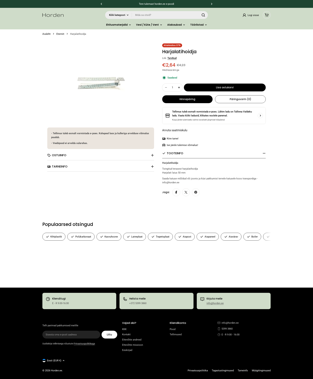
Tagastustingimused (223, 370)
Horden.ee (56, 370)
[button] (101, 4)
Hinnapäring (187, 99)
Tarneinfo (243, 370)
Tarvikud (172, 58)
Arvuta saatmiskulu (174, 130)
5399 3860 (227, 328)
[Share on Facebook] (176, 192)
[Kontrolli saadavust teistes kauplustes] (260, 115)
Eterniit (60, 33)
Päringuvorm (240, 99)
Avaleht (46, 33)
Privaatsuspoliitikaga (84, 343)
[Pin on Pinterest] (196, 192)
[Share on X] (186, 192)
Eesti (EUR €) (54, 360)
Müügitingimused (261, 370)
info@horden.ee (215, 303)
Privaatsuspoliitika (198, 370)
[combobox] (156, 15)
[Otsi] (203, 15)
